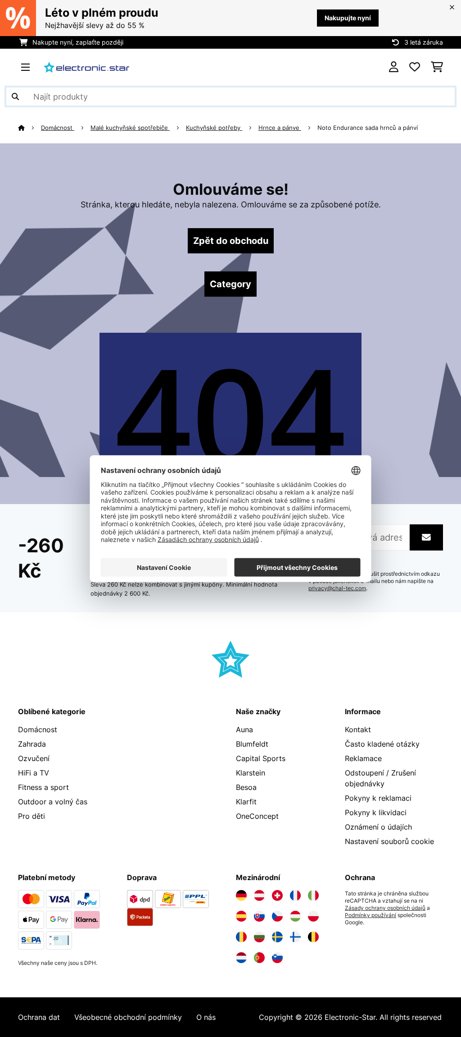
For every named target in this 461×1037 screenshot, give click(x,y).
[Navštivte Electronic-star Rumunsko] (241, 936)
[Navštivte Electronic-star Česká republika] (277, 916)
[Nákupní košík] (437, 67)
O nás (206, 1017)
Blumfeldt (252, 743)
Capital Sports (260, 758)
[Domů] (29, 127)
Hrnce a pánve (279, 127)
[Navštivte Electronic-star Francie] (295, 895)
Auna (244, 729)
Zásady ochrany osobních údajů (385, 908)
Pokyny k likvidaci (376, 812)
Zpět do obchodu (230, 240)
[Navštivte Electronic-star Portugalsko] (259, 957)
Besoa (246, 787)
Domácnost (57, 127)
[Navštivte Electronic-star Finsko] (295, 936)
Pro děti (31, 816)
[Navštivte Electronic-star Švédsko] (277, 936)
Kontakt (358, 729)
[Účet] (393, 67)
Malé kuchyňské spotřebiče (130, 127)
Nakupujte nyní (348, 18)
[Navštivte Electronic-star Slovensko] (259, 916)
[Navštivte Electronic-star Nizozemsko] (241, 957)
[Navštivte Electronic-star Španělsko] (241, 916)
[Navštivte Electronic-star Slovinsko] (277, 957)
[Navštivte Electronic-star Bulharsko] (259, 936)
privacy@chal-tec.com (337, 588)
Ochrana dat (39, 1017)
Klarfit (246, 801)
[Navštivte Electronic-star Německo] (241, 895)
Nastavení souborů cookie (389, 841)
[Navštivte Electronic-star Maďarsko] (295, 916)
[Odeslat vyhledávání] (15, 96)
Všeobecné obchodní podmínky (128, 1017)
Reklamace (363, 758)
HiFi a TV (33, 772)
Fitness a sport (43, 787)
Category (230, 284)
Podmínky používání (370, 915)
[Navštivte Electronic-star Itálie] (313, 895)
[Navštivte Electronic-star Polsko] (313, 916)
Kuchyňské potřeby (214, 127)
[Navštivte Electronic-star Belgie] (313, 936)
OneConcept (257, 816)
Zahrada (32, 743)
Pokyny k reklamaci (378, 798)
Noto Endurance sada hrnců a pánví (367, 127)
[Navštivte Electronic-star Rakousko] (259, 895)
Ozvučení (34, 758)
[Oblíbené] (414, 67)
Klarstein (250, 772)
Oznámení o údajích (378, 826)
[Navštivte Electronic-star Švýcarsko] (277, 895)
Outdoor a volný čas (52, 801)
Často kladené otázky (382, 743)
